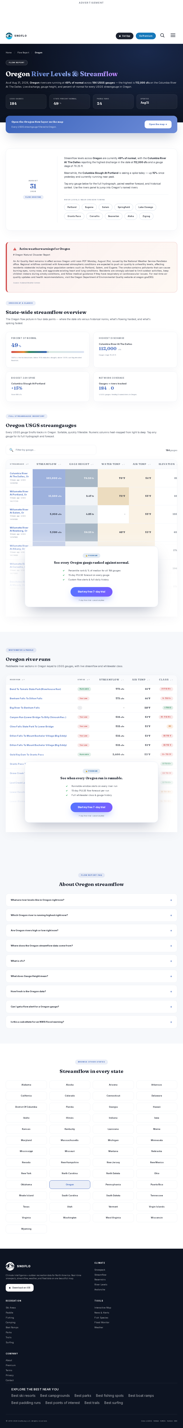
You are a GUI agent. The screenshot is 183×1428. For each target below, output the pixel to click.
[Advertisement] (91, 16)
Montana (113, 1151)
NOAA (156, 1421)
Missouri (70, 1151)
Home (9, 52)
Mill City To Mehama (21, 829)
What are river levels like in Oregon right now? (37, 900)
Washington (69, 1217)
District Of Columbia (26, 1107)
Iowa (156, 1117)
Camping (10, 1322)
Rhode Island (26, 1195)
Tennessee (157, 1195)
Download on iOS (21, 1288)
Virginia (26, 1217)
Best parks (83, 1395)
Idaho (26, 1117)
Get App (126, 36)
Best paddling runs (26, 1403)
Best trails (92, 1403)
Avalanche (99, 1289)
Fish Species (101, 1317)
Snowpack (99, 1269)
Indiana (113, 1117)
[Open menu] (173, 36)
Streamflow (100, 1274)
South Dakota (113, 1195)
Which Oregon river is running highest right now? (39, 915)
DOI (175, 1421)
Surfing (10, 1342)
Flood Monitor (101, 1322)
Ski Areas (11, 1307)
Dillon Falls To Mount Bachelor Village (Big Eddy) (38, 735)
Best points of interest (63, 1403)
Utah (69, 1206)
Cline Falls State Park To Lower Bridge (32, 726)
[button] (91, 576)
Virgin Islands (157, 1206)
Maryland (26, 1140)
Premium (11, 1365)
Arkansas (156, 1084)
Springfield (124, 207)
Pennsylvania (113, 1184)
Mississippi (26, 1151)
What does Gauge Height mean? (29, 976)
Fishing (10, 1317)
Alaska (70, 1084)
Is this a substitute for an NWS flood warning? (37, 1022)
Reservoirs (100, 1279)
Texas (26, 1206)
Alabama (26, 1084)
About (9, 1360)
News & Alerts (101, 1312)
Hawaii (157, 1107)
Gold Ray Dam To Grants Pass (27, 754)
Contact (10, 1380)
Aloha (131, 216)
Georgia (113, 1107)
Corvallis (95, 216)
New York (26, 1173)
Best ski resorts (23, 1395)
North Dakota (113, 1173)
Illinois (70, 1117)
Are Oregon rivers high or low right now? (34, 930)
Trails (8, 1337)
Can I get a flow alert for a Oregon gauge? (35, 1006)
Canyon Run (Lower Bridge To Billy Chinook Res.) (38, 717)
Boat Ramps (12, 1327)
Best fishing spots (110, 1395)
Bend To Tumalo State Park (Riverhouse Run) (35, 689)
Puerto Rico (157, 1184)
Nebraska (156, 1151)
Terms (9, 1370)
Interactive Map (102, 1307)
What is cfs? (18, 961)
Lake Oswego (145, 207)
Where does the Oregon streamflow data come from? (42, 945)
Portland (71, 207)
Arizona (113, 1084)
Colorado (70, 1095)
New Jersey (113, 1162)
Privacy (10, 1375)
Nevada (26, 1162)
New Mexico (156, 1162)
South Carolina (70, 1195)
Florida (70, 1107)
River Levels (100, 1284)
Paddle (9, 1312)
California (26, 1095)
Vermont (113, 1206)
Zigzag (146, 216)
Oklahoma (26, 1184)
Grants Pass (74, 216)
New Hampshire (70, 1162)
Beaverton (113, 216)
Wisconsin (157, 1217)
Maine (156, 1129)
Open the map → (158, 124)
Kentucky (70, 1129)
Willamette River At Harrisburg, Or (19, 602)
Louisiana (113, 1129)
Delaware (157, 1095)
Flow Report (23, 52)
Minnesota (157, 1140)
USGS (149, 1421)
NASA (170, 1421)
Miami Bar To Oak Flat (22, 810)
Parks (9, 1332)
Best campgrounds (55, 1395)
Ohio (156, 1173)
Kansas (26, 1129)
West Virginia (113, 1217)
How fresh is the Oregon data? (28, 991)
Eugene (89, 207)
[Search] (162, 35)
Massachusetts (70, 1140)
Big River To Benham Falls (25, 707)
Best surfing (113, 1403)
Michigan (113, 1140)
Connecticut (113, 1095)
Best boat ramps (141, 1395)
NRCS (163, 1421)
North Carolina (70, 1173)
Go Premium (145, 36)
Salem (105, 207)
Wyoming (26, 1228)
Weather (98, 1327)
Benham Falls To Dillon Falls (26, 698)
